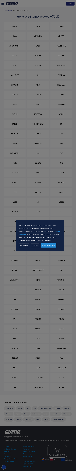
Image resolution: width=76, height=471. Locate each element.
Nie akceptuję (24, 245)
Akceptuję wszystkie (48, 245)
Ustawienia (35, 245)
